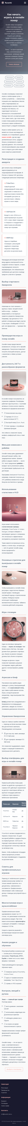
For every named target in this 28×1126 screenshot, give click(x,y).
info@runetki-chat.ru (6, 1114)
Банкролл (19, 77)
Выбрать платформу (14, 1069)
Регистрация (10, 77)
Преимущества (9, 81)
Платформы (8, 85)
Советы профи (19, 85)
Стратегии (19, 81)
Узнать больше (14, 64)
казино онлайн (6, 137)
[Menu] (25, 2)
